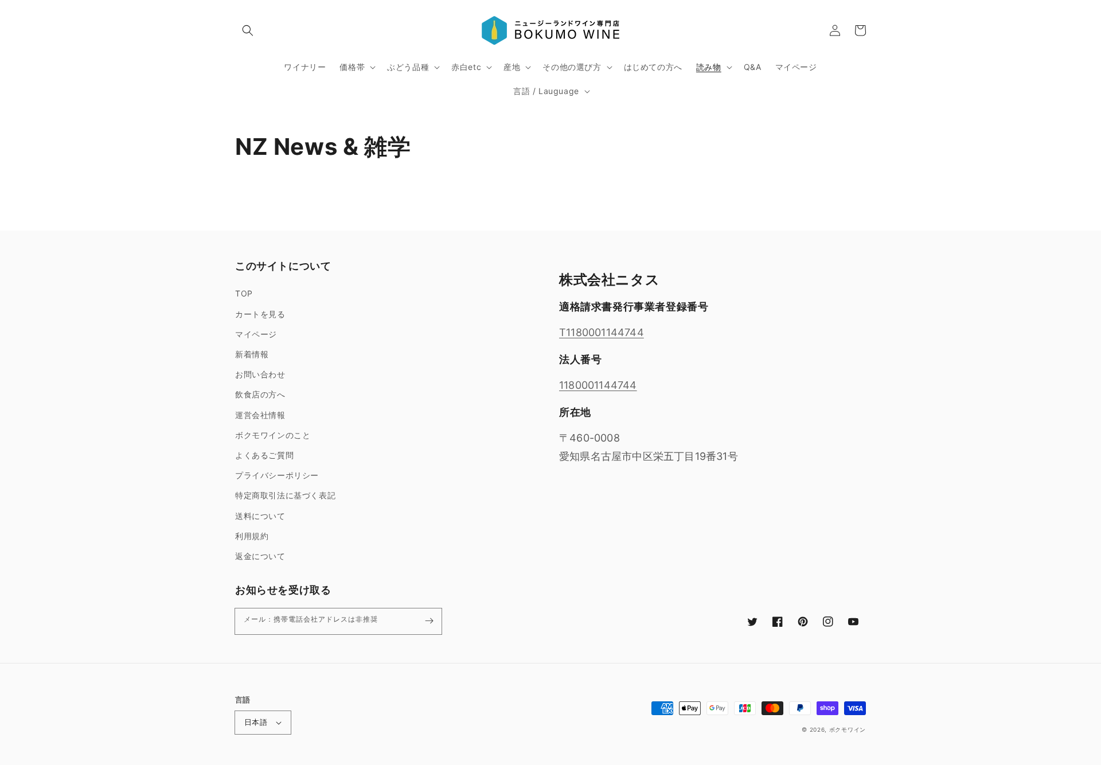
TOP (244, 293)
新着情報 (251, 354)
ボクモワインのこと (272, 435)
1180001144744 (598, 385)
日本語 (255, 722)
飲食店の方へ (260, 394)
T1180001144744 (601, 332)
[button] (247, 30)
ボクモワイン (847, 729)
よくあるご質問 (264, 455)
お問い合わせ (260, 374)
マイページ (256, 334)
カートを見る (260, 314)
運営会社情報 (260, 415)
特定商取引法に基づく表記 (285, 495)
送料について (260, 516)
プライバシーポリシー (277, 475)
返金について (260, 556)
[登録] (429, 621)
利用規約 (251, 536)
